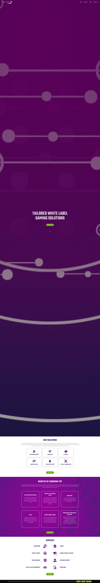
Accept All (78, 581)
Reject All (83, 581)
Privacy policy (89, 581)
